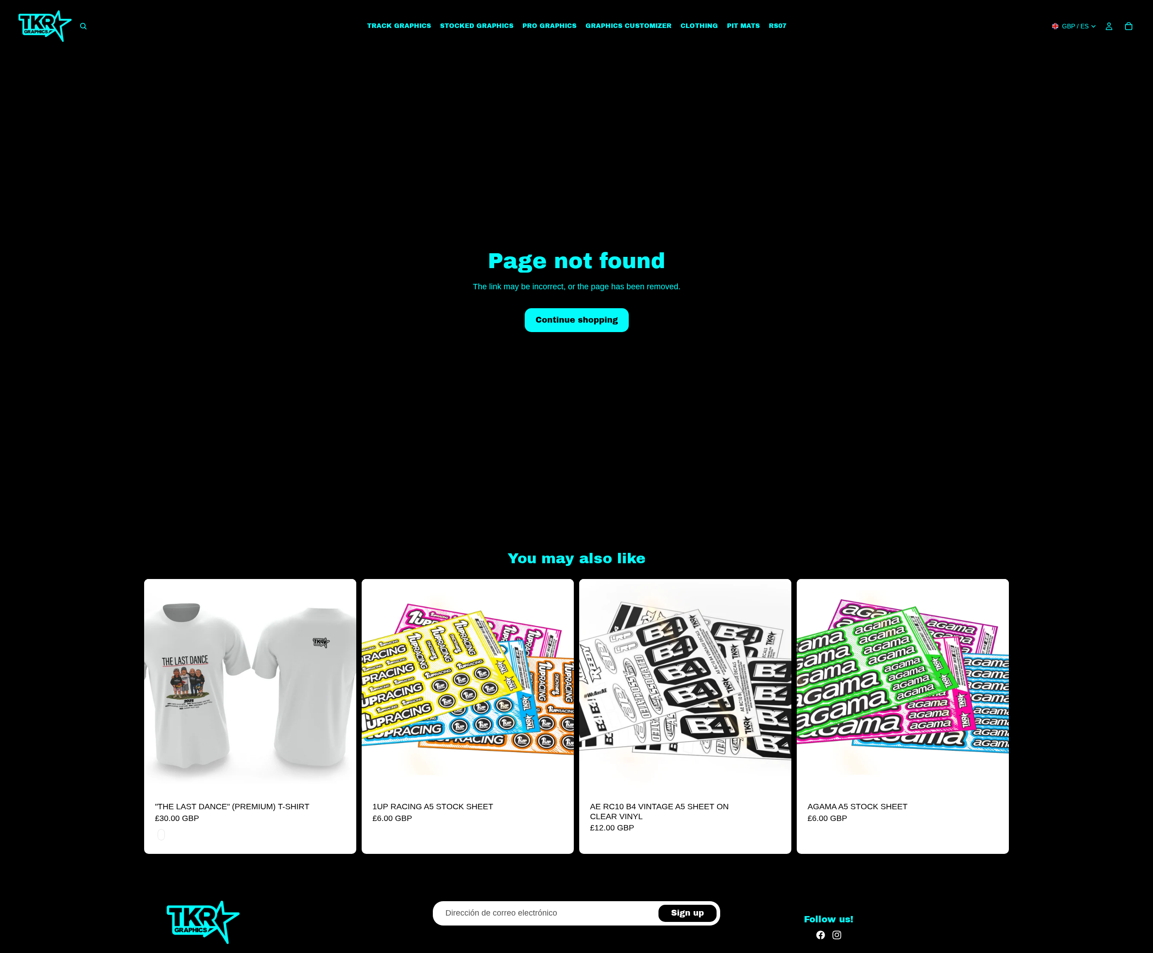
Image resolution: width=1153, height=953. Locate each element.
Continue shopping (577, 319)
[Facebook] (820, 935)
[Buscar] (83, 26)
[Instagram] (836, 935)
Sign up (687, 912)
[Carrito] (1129, 26)
